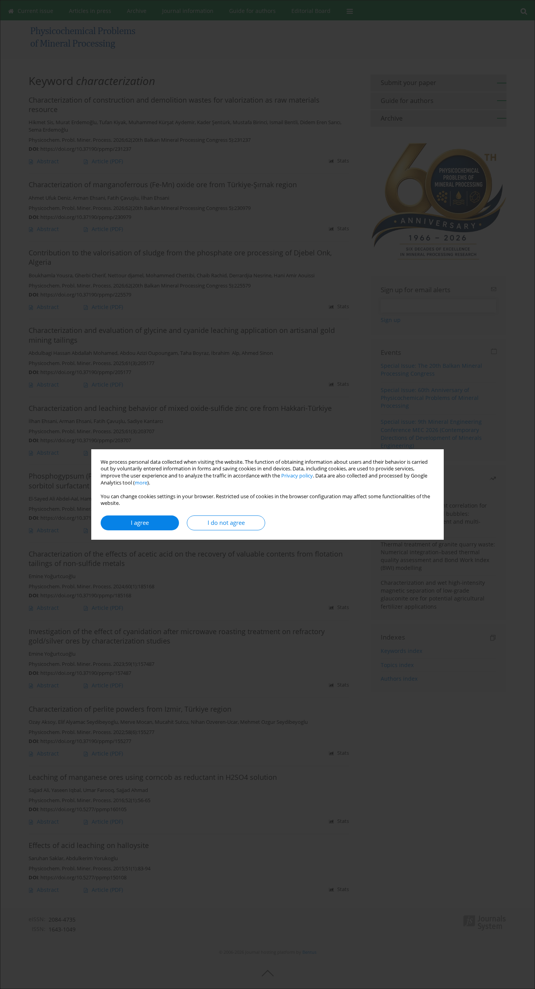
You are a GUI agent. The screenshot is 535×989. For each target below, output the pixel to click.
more (141, 482)
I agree (140, 523)
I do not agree (226, 523)
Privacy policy (297, 475)
